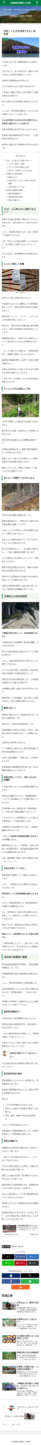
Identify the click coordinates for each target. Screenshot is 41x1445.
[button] (33, 1263)
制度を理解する (14, 200)
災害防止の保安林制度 (14, 174)
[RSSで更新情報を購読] (20, 1287)
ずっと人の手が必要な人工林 (19, 167)
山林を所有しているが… (17, 187)
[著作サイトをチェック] (11, 1275)
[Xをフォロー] (30, 1275)
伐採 (15, 1246)
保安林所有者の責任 (16, 197)
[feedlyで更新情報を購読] (30, 1281)
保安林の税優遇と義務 (14, 190)
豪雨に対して (13, 177)
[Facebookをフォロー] (11, 1281)
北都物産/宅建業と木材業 (20, 3)
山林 (21, 1246)
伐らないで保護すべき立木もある (20, 170)
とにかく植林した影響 (16, 164)
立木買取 (7, 1246)
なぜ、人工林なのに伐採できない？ (19, 160)
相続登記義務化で (15, 193)
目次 (17, 156)
